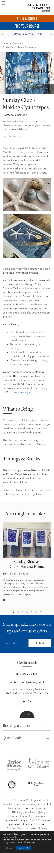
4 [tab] (26, 612)
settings (32, 842)
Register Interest (12, 136)
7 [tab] (40, 612)
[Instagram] (30, 701)
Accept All (23, 848)
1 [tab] (13, 612)
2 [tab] (17, 612)
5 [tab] (31, 612)
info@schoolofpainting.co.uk (27, 682)
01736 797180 (27, 674)
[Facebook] (24, 701)
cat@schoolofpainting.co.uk (19, 392)
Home (6, 43)
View (48, 88)
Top (27, 714)
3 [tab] (22, 612)
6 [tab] (35, 612)
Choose (9, 848)
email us (16, 125)
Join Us (40, 643)
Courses (17, 43)
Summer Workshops (27, 34)
